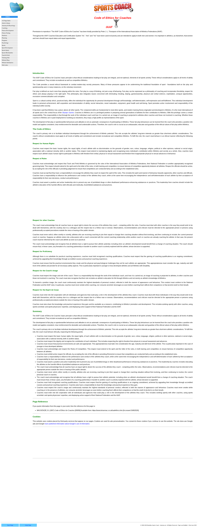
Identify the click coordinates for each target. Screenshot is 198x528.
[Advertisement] (113, 55)
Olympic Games (68, 112)
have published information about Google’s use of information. (67, 424)
